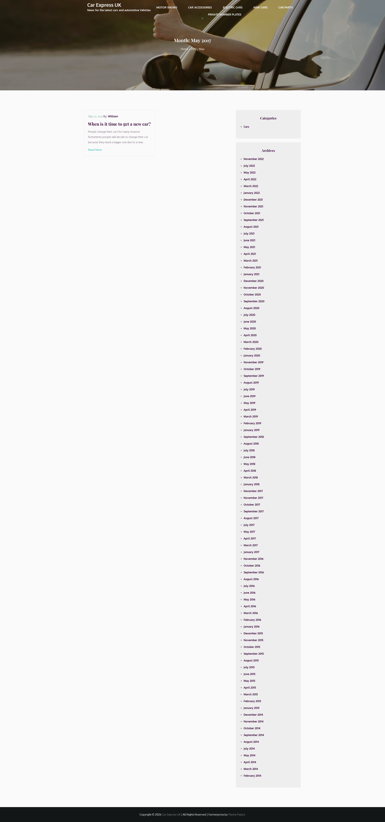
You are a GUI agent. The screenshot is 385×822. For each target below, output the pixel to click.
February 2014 (252, 775)
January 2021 (251, 274)
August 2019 (251, 382)
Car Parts (285, 7)
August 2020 (251, 308)
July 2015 (249, 667)
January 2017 (251, 552)
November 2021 (253, 206)
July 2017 (249, 525)
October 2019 (252, 369)
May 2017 (249, 531)
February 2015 (252, 701)
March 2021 (251, 260)
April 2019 (250, 409)
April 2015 (250, 687)
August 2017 (251, 518)
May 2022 (250, 172)
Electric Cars (232, 7)
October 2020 (252, 294)
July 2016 (249, 586)
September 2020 (254, 301)
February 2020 (253, 348)
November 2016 (253, 558)
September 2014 (254, 735)
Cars (246, 126)
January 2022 (252, 192)
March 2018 (251, 477)
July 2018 (249, 450)
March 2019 (251, 416)
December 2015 (253, 633)
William (113, 116)
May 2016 (249, 599)
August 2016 (251, 579)
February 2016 (252, 619)
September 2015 (254, 653)
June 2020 (250, 321)
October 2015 (252, 647)
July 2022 (249, 165)
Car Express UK (104, 5)
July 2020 (249, 314)
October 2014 (252, 728)
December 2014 (253, 714)
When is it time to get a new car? (119, 124)
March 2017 (251, 545)
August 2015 (251, 660)
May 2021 (249, 247)
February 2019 (252, 423)
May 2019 (249, 403)
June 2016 (250, 592)
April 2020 (250, 335)
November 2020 (254, 287)
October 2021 (252, 213)
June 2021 (249, 240)
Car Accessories (200, 7)
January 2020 (252, 355)
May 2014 (249, 755)
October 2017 (252, 504)
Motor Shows (166, 7)
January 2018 (251, 484)
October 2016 (252, 565)
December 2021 (253, 199)
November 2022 (254, 159)
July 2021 (249, 233)
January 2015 (251, 707)
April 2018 (250, 470)
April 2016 (250, 606)
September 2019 (254, 375)
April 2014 (250, 762)
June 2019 (250, 396)
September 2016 (254, 572)
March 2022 (251, 186)
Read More (95, 149)
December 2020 (253, 281)
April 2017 (250, 538)
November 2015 (253, 640)
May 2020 (250, 328)
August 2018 (251, 443)
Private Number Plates (224, 14)
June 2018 (249, 457)
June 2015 (249, 674)
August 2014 (251, 741)
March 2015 (251, 694)
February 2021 (252, 267)
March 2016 (251, 613)
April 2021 (250, 253)
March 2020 (251, 342)
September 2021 (254, 220)
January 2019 (252, 430)
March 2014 (251, 768)
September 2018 (254, 436)
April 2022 (250, 179)
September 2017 (254, 511)
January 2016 (252, 626)
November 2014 (253, 721)
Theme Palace (236, 814)
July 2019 (249, 389)
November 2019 (253, 362)
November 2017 (253, 497)
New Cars (260, 7)
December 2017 (253, 491)
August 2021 (251, 226)
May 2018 (249, 464)
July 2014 (249, 748)
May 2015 (249, 680)
